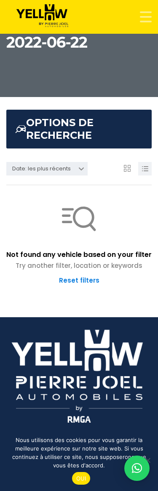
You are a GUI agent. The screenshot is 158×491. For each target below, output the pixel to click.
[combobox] (47, 168)
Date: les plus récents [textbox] (41, 169)
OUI (81, 478)
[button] (137, 468)
